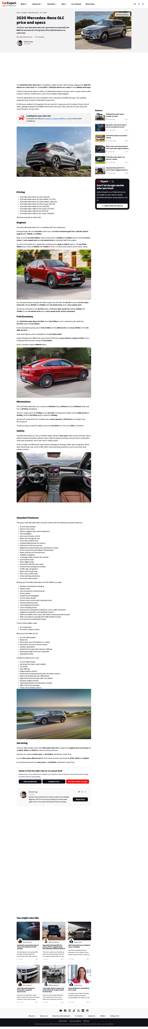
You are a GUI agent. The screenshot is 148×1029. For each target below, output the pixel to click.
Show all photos (124, 15)
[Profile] (143, 4)
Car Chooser (76, 4)
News (23, 4)
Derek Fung (28, 42)
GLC (41, 12)
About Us (32, 1016)
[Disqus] (54, 836)
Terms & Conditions (75, 1021)
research (48, 119)
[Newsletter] (135, 4)
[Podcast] (87, 1010)
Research (36, 4)
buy (64, 119)
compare (55, 119)
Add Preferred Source (113, 206)
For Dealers (79, 1016)
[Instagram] (69, 1010)
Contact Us (91, 1016)
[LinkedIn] (83, 1010)
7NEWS (102, 1016)
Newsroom (44, 1016)
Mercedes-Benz (33, 12)
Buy (63, 4)
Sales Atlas (90, 4)
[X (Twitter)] (78, 1010)
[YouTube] (61, 1010)
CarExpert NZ (114, 1016)
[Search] (139, 4)
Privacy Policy (63, 1021)
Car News (24, 12)
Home (18, 12)
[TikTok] (74, 1010)
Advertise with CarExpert (61, 1016)
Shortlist (51, 4)
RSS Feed (86, 1021)
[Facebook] (65, 1010)
